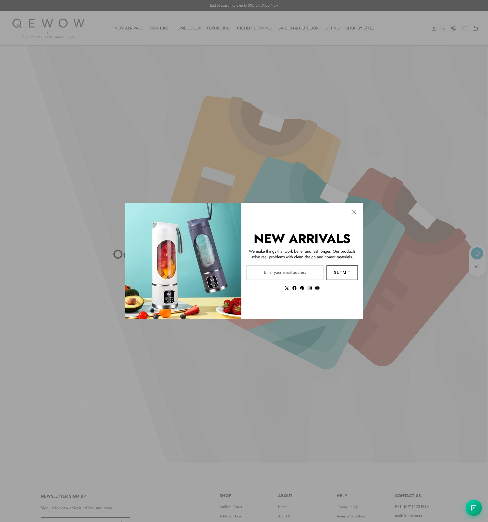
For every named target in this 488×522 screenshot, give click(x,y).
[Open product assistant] (474, 508)
